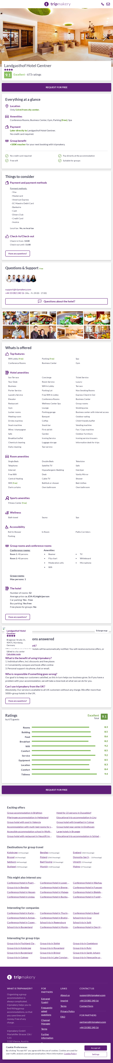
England (77, 852)
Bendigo (44, 852)
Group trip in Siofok (50, 943)
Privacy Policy (67, 1011)
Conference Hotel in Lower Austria (54, 882)
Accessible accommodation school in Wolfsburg (30, 831)
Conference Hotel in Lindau (21, 896)
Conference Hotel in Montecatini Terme (54, 927)
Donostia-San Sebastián (82, 857)
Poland (43, 857)
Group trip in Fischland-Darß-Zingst (21, 943)
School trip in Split (82, 922)
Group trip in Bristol (50, 952)
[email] (108, 4)
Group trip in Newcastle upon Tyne (87, 957)
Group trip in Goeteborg (85, 943)
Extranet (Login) (45, 1000)
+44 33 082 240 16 (14, 293)
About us (65, 995)
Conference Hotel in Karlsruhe (21, 913)
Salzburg (11, 861)
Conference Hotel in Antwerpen (21, 917)
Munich (44, 866)
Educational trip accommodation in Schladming (79, 836)
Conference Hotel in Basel (86, 913)
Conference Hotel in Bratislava (54, 917)
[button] (56, 37)
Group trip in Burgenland (19, 952)
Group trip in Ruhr (82, 948)
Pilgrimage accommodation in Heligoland (27, 817)
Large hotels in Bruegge (68, 831)
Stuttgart (11, 866)
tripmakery (24, 988)
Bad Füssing (46, 861)
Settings (95, 1054)
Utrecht (77, 861)
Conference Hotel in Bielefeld (87, 892)
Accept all (95, 1048)
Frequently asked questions (46, 1011)
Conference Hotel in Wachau (87, 882)
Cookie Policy (70, 1053)
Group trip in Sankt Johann (86, 952)
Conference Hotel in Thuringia (54, 913)
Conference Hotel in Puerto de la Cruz (21, 882)
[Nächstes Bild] (104, 37)
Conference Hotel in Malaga (54, 892)
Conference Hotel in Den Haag (87, 927)
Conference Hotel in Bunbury (54, 896)
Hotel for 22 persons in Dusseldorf (73, 812)
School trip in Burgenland (20, 927)
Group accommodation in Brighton (24, 812)
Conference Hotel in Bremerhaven (54, 887)
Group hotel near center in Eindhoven (75, 826)
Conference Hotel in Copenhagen (21, 922)
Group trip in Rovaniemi (52, 948)
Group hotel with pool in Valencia (24, 822)
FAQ (62, 1016)
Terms (44, 1028)
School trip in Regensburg (53, 922)
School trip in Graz (82, 917)
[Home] (22, 977)
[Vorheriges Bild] (8, 37)
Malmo (76, 866)
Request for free (56, 87)
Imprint (64, 1000)
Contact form (86, 1006)
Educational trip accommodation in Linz (76, 817)
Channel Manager (45, 1022)
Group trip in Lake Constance (54, 957)
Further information (47, 1036)
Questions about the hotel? (59, 301)
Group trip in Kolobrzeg (19, 948)
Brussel (11, 857)
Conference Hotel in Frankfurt (87, 896)
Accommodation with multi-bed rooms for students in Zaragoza (30, 826)
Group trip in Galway (17, 957)
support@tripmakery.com (18, 289)
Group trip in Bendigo (18, 887)
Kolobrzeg (12, 852)
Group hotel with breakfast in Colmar (75, 822)
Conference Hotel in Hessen (21, 892)
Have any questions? (17, 253)
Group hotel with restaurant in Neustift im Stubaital (30, 836)
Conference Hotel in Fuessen (87, 887)
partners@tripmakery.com (93, 1022)
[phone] (102, 4)
